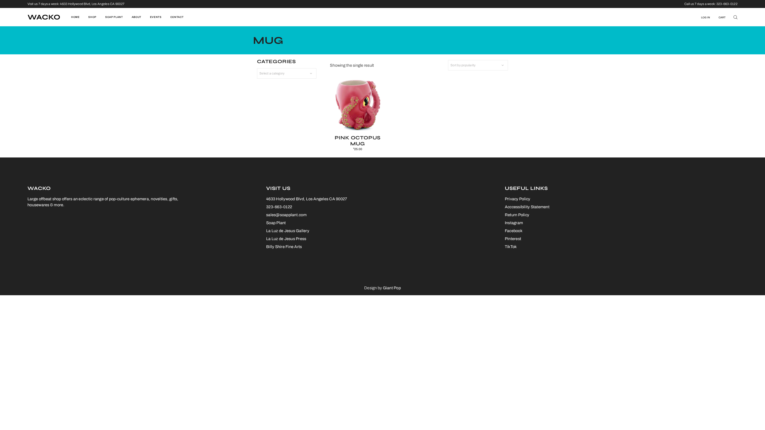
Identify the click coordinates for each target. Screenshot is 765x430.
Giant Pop (392, 288)
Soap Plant (276, 223)
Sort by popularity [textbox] (463, 65)
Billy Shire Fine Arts (284, 246)
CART (722, 17)
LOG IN (705, 17)
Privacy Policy (517, 199)
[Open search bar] (736, 17)
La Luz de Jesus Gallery (287, 231)
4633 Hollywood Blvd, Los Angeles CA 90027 (92, 4)
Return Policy (517, 215)
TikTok (511, 246)
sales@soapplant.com (286, 215)
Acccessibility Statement (527, 207)
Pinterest (513, 238)
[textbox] (286, 73)
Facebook (513, 231)
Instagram (514, 223)
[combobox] (478, 65)
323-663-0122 (279, 207)
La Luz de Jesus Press (286, 238)
